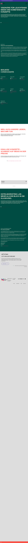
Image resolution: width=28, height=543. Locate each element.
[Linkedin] (22, 279)
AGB (21, 283)
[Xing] (24, 279)
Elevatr (2, 181)
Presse (14, 283)
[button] (13, 186)
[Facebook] (20, 279)
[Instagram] (19, 279)
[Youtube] (25, 279)
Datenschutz (17, 283)
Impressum (24, 283)
